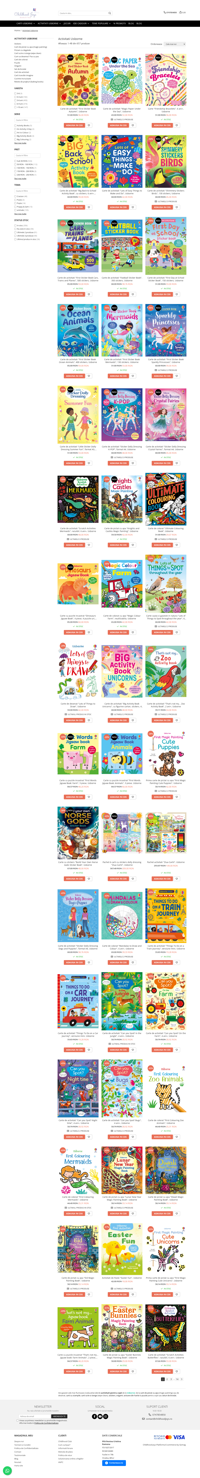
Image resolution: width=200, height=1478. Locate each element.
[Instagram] (105, 1416)
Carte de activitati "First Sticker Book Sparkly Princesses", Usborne (166, 361)
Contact (17, 1451)
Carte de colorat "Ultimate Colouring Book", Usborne (166, 530)
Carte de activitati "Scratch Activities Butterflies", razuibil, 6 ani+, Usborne (166, 1356)
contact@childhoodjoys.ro (158, 1418)
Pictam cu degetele (22, 50)
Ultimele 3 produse (25, 235)
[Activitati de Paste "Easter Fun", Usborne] (121, 1249)
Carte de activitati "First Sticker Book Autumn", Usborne (78, 110)
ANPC (60, 1462)
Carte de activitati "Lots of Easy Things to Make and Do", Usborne (122, 192)
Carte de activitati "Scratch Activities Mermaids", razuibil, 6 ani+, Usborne (78, 530)
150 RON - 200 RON (25, 171)
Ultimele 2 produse (25, 232)
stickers (112, 1395)
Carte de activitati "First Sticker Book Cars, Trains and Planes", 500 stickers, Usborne (78, 279)
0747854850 (159, 1414)
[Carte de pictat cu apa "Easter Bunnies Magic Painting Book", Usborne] (121, 1328)
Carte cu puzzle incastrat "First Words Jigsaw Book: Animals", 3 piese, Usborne (121, 782)
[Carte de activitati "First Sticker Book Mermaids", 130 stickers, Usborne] (121, 330)
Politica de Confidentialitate (46, 1423)
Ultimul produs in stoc (26, 239)
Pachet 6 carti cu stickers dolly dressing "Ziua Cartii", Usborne (122, 863)
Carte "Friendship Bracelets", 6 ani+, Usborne (166, 110)
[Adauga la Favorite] (89, 125)
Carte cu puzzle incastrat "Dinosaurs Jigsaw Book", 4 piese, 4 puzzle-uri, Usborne (78, 617)
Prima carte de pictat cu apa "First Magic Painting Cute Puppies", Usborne (166, 782)
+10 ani (20, 107)
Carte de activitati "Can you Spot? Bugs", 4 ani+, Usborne (122, 1121)
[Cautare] (109, 13)
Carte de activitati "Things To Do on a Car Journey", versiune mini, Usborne (78, 1034)
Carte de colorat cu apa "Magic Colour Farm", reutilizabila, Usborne (122, 617)
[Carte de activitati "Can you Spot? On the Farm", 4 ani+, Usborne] (165, 1001)
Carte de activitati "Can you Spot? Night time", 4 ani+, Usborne (78, 1121)
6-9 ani (20, 103)
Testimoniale (19, 1455)
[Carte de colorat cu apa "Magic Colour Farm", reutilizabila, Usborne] (121, 584)
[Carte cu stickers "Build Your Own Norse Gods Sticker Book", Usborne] (78, 833)
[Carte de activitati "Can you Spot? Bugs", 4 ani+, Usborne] (121, 1088)
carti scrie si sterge (89, 1395)
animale (20, 210)
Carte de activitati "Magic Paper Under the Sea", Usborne (122, 110)
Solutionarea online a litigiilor (70, 1458)
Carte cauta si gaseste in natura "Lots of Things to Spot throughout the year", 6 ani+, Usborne (165, 617)
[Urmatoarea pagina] (181, 1379)
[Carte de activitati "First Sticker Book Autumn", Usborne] (78, 80)
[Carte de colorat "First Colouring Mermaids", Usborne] (78, 1170)
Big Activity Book (24, 136)
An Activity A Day (24, 129)
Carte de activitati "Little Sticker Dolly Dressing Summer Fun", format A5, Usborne (78, 448)
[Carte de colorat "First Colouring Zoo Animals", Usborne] (165, 1088)
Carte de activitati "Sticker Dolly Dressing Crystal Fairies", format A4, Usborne (166, 448)
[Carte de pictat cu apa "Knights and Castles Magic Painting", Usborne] (121, 499)
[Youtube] (100, 1416)
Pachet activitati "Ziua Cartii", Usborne (166, 862)
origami (119, 1395)
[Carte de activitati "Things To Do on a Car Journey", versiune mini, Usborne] (78, 1001)
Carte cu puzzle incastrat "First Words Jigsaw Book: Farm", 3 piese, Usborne (77, 782)
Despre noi (19, 1441)
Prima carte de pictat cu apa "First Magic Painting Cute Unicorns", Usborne (166, 1279)
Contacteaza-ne (116, 1463)
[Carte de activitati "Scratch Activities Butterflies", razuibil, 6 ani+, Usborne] (165, 1327)
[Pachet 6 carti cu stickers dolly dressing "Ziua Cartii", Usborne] (121, 832)
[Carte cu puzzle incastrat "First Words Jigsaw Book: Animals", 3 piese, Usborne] (121, 753)
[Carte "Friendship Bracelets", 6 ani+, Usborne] (165, 80)
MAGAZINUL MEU (23, 1435)
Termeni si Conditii (22, 1445)
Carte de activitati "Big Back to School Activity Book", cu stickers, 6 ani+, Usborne (78, 192)
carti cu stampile (73, 1395)
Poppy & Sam (23, 206)
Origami (17, 65)
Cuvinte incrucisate (22, 78)
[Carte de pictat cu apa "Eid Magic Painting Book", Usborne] (78, 1249)
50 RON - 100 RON (25, 164)
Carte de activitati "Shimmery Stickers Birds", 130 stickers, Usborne (165, 192)
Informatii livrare (65, 1448)
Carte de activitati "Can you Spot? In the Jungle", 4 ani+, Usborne (121, 1034)
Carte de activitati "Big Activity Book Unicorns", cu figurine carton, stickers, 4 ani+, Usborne (122, 705)
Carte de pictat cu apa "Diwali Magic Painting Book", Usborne (166, 1198)
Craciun (20, 196)
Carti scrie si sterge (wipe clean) (27, 53)
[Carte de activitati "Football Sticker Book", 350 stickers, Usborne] (121, 246)
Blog (139, 23)
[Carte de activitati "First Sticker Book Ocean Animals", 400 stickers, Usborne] (78, 330)
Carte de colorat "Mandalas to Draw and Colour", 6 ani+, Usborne (122, 947)
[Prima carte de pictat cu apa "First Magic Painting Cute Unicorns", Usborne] (165, 1249)
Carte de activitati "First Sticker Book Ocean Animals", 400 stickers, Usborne (78, 361)
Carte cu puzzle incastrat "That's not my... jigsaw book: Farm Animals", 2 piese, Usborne (78, 1356)
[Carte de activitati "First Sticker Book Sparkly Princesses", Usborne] (165, 330)
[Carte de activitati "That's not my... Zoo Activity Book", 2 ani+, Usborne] (165, 671)
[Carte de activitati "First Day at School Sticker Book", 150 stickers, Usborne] (165, 246)
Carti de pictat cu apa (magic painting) (30, 47)
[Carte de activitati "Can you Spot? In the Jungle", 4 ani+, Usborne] (121, 1001)
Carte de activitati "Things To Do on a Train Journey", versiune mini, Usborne (166, 947)
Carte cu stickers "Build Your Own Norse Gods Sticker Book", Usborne (78, 863)
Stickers (17, 43)
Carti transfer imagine (23, 75)
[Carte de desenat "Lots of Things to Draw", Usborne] (78, 671)
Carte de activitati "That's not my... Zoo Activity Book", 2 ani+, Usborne (166, 705)
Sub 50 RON (22, 161)
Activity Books (23, 125)
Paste (19, 199)
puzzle (144, 1395)
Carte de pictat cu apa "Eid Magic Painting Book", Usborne (78, 1279)
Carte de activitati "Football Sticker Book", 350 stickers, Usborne (122, 279)
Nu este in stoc (23, 228)
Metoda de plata (65, 1451)
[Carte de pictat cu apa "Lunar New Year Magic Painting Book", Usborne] (121, 1170)
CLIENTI (62, 1435)
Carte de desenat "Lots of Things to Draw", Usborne (78, 705)
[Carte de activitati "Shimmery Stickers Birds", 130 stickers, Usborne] (165, 161)
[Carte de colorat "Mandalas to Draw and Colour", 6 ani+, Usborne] (121, 916)
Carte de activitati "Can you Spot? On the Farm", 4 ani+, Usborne (166, 1034)
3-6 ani (20, 100)
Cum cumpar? (64, 1445)
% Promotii (119, 23)
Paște (19, 203)
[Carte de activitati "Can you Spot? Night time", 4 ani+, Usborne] (78, 1088)
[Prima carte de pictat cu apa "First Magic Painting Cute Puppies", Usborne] (165, 753)
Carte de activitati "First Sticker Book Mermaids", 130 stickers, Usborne (122, 361)
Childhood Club (65, 1441)
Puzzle (17, 62)
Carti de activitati (21, 72)
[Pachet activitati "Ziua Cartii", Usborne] (165, 832)
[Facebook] (94, 1416)
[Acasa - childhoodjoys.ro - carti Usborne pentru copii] (29, 13)
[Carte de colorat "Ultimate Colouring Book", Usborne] (165, 499)
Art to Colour (22, 132)
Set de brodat (20, 69)
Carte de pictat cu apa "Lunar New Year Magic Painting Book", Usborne (121, 1198)
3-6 (18, 93)
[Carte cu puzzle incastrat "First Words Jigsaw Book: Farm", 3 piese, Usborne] (78, 753)
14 (177, 1379)
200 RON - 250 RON (25, 174)
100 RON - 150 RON (25, 168)
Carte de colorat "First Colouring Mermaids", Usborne (78, 1198)
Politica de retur (65, 1455)
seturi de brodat (169, 1395)
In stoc (20, 225)
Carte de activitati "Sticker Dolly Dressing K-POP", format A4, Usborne (122, 448)
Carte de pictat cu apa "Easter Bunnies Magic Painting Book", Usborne (122, 1356)
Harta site (18, 1465)
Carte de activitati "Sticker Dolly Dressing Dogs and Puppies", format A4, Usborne (78, 947)
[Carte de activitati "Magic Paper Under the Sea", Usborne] (121, 80)
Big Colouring (23, 139)
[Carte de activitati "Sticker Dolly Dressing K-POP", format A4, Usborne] (121, 414)
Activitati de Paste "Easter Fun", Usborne (122, 1277)
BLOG (131, 23)
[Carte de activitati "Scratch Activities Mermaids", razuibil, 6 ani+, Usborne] (78, 499)
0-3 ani (20, 97)
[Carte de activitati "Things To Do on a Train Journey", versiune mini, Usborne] (165, 915)
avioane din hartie (131, 1395)
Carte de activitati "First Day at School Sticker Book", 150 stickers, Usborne (165, 279)
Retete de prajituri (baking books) (28, 81)
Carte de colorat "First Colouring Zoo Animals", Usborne (166, 1121)
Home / (18, 30)
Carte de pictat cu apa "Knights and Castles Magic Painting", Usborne (121, 530)
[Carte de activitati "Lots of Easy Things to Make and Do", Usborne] (121, 161)
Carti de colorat (21, 59)
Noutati (17, 1462)
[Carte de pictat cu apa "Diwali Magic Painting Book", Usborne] (165, 1170)
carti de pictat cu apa (149, 1393)
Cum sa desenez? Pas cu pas (26, 56)
